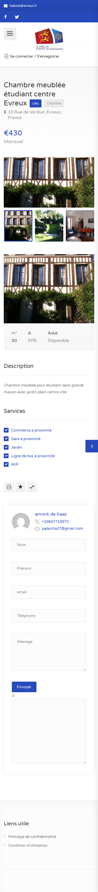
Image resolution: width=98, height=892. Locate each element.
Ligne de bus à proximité (33, 456)
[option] (49, 182)
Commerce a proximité (31, 430)
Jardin (16, 447)
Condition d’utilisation (27, 845)
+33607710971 (55, 521)
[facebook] (5, 16)
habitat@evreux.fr (23, 6)
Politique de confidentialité (32, 836)
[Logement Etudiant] (49, 38)
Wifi (14, 464)
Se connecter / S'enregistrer (34, 56)
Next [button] (80, 188)
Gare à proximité (25, 439)
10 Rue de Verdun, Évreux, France (35, 114)
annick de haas (51, 514)
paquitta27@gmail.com (62, 528)
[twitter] (17, 16)
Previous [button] (18, 188)
